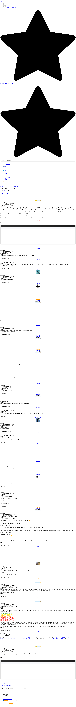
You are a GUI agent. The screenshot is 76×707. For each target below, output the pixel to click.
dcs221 (38, 269)
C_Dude (38, 432)
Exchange (5, 170)
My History (7, 173)
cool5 (38, 631)
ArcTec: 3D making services (8, 189)
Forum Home (7, 182)
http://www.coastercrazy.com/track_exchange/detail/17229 (19, 637)
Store (4, 168)
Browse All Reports (8, 177)
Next (2, 680)
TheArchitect (38, 196)
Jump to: (2, 688)
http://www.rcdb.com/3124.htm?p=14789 (22, 638)
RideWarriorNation (38, 335)
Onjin (38, 546)
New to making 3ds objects (7, 699)
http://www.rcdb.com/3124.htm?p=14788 (7, 638)
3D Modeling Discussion (18, 186)
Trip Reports (6, 176)
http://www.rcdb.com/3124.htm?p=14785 (62, 637)
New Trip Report (8, 178)
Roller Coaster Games (9, 186)
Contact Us (8, 164)
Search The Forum (8, 183)
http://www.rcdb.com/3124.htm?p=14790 (55, 638)
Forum (5, 181)
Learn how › (24, 227)
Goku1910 (6, 700)
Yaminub (38, 259)
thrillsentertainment (38, 394)
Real (38, 443)
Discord (5, 166)
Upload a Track (7, 171)
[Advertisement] (38, 236)
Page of (6, 190)
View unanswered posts (9, 184)
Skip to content (3, 1)
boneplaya (38, 407)
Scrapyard (6, 174)
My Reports (7, 179)
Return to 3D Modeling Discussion (6, 685)
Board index (2, 186)
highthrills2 (38, 283)
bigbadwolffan (38, 417)
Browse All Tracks (8, 172)
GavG (7, 221)
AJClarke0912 (38, 247)
